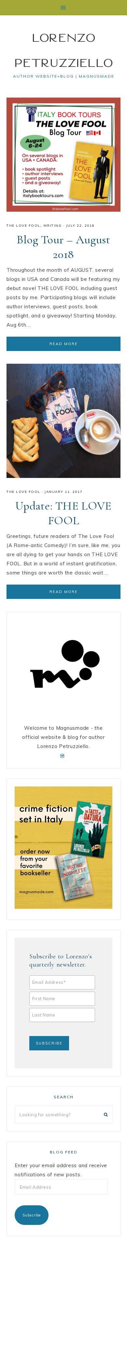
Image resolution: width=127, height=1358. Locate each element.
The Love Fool (23, 225)
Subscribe (31, 1215)
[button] (63, 7)
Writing (52, 225)
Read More (63, 344)
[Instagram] (64, 755)
